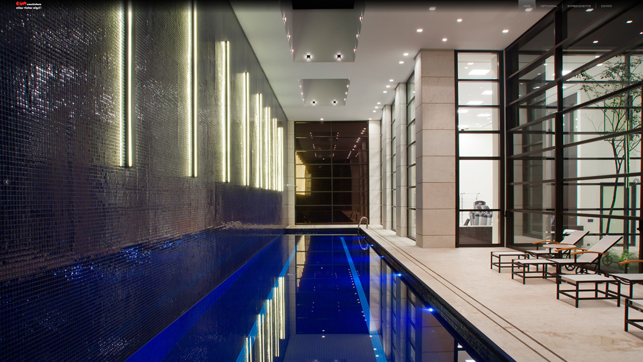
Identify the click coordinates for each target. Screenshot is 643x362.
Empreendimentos (579, 6)
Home (526, 6)
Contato (606, 6)
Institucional (549, 6)
